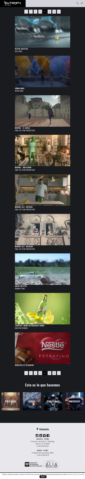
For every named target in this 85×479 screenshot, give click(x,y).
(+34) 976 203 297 (43, 446)
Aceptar (43, 476)
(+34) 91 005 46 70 (43, 455)
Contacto (42, 429)
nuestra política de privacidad (76, 474)
